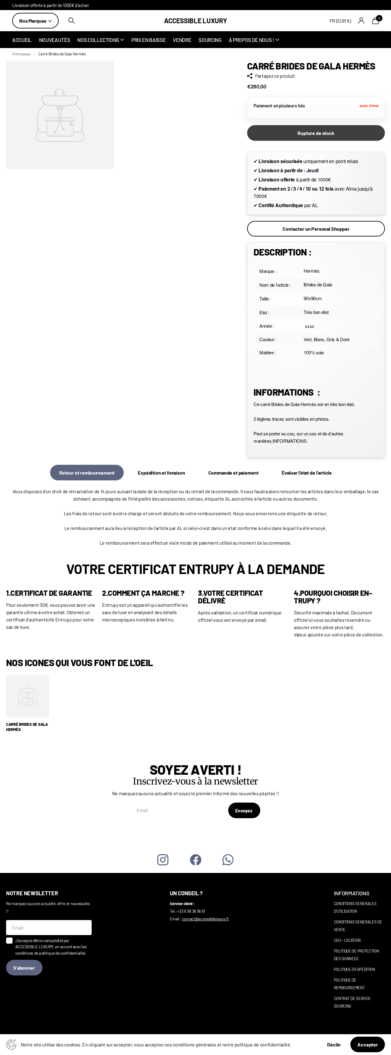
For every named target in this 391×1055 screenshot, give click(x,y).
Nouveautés (54, 40)
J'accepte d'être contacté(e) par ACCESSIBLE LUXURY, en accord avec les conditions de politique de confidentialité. (51, 947)
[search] (71, 21)
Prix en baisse (148, 40)
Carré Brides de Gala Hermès (27, 727)
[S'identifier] (361, 21)
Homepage (21, 53)
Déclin (334, 1044)
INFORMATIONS (352, 893)
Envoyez (244, 810)
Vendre (182, 40)
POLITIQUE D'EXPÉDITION (354, 969)
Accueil (22, 40)
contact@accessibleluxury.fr (205, 918)
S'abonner (24, 968)
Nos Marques (33, 21)
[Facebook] (195, 860)
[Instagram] (163, 860)
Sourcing (210, 40)
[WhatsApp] (228, 860)
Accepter (367, 1044)
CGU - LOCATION (347, 940)
